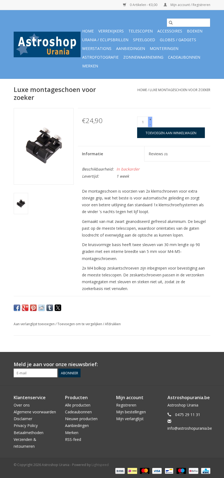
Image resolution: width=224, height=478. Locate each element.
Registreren (126, 405)
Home (88, 31)
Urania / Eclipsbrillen (105, 39)
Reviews (158, 153)
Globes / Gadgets (178, 39)
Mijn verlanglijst (130, 418)
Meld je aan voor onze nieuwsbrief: (56, 364)
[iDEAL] (132, 470)
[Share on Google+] (25, 307)
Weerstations (96, 48)
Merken (90, 65)
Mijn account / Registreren (190, 4)
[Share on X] (58, 307)
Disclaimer (23, 418)
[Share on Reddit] (41, 307)
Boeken (194, 31)
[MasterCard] (144, 470)
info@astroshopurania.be (189, 428)
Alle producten (77, 405)
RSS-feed (73, 439)
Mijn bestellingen (131, 411)
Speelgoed (144, 39)
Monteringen (164, 48)
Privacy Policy (26, 425)
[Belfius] (193, 470)
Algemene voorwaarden (35, 411)
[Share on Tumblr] (49, 307)
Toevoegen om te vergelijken (80, 324)
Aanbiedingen (130, 48)
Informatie (92, 153)
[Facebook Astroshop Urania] (206, 364)
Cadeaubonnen (184, 57)
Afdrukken (113, 324)
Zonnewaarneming (143, 57)
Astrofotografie (100, 57)
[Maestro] (181, 470)
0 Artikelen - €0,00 (143, 4)
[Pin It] (33, 307)
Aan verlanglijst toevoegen (34, 324)
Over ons (22, 405)
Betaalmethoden (28, 432)
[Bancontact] (169, 470)
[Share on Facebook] (17, 307)
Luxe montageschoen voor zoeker (180, 90)
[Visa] (156, 470)
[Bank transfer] (119, 470)
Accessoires (169, 31)
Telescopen (140, 31)
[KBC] (204, 470)
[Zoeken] (171, 22)
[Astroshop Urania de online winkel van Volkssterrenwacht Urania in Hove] (47, 44)
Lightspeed (100, 464)
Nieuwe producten (81, 418)
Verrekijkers (111, 31)
